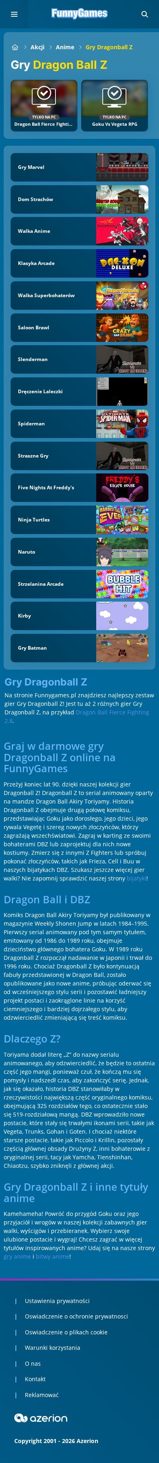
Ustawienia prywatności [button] (57, 1301)
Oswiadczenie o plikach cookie (66, 1332)
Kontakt (35, 1379)
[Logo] (79, 14)
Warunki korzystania (52, 1347)
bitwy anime (52, 1256)
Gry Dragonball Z (109, 47)
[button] (144, 14)
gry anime (17, 1256)
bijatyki (136, 878)
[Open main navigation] (14, 14)
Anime (65, 47)
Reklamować (42, 1395)
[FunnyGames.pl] (15, 47)
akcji (37, 47)
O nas (33, 1363)
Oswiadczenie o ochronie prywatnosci (76, 1316)
